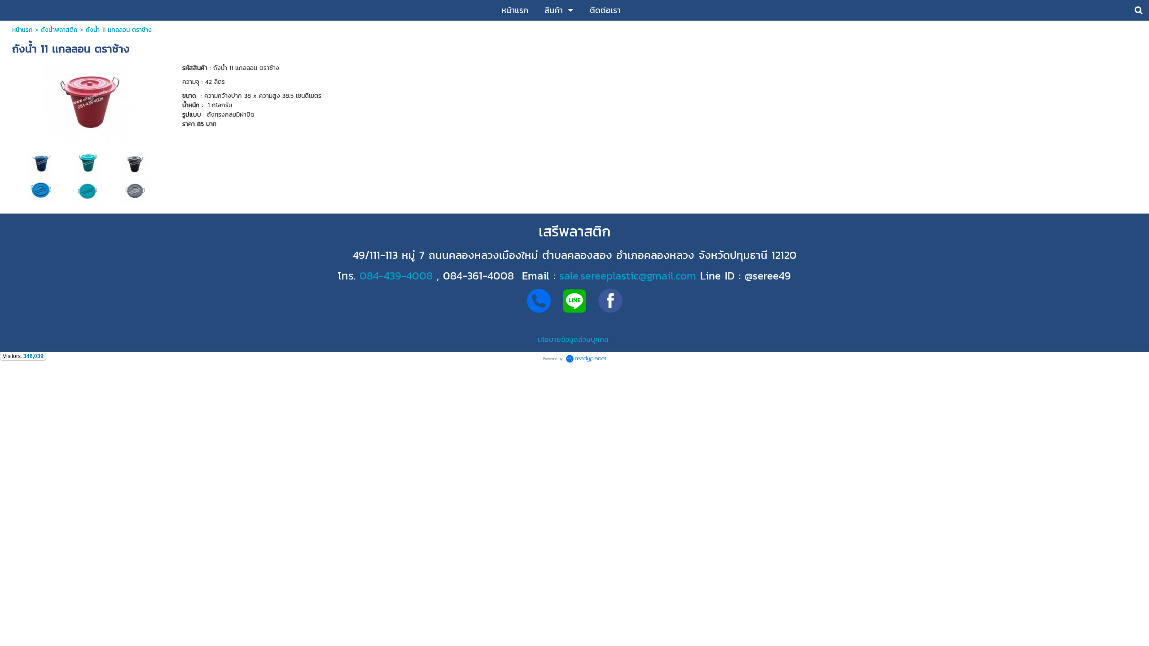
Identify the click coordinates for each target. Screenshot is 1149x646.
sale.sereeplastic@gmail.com (627, 276)
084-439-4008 (396, 276)
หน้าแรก (22, 30)
